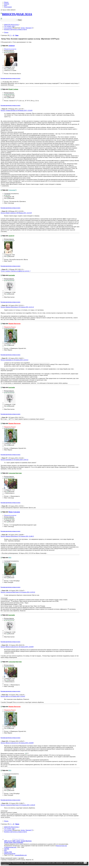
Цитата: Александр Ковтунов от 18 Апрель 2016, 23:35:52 (18, 592)
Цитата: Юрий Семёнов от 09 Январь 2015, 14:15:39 (16, 213)
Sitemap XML (8, 852)
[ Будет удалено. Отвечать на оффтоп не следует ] (15, 271)
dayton (23, 28)
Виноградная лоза (61, 845)
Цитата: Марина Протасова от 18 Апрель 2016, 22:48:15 (17, 536)
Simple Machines (26, 841)
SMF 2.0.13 (7, 841)
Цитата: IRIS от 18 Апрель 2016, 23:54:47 (13, 696)
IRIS (9, 557)
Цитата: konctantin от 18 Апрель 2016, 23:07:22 (14, 459)
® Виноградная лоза (10, 847)
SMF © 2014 (16, 841)
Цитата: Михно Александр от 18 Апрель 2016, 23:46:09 (17, 646)
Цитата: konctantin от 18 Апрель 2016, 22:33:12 (14, 360)
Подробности (5, 864)
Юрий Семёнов (13, 89)
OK (85, 862)
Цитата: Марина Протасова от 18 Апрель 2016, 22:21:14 (17, 307)
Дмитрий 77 (29, 28)
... (12, 35)
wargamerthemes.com (21, 855)
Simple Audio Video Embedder (13, 842)
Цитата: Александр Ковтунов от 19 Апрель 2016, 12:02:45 (18, 805)
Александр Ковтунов (15, 473)
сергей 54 (11, 235)
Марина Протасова (14, 323)
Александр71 (12, 190)
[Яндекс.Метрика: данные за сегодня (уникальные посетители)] (18, 839)
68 (13, 35)
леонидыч (11, 45)
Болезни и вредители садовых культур (10, 78)
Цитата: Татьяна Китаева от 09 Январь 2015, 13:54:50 (16, 110)
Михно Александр (14, 512)
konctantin (11, 275)
